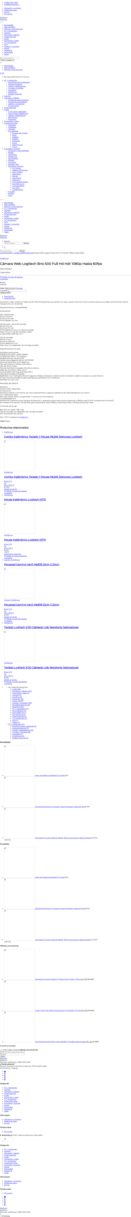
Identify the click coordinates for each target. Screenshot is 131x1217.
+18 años (11, 129)
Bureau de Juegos (20, 133)
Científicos (12, 155)
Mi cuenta (8, 14)
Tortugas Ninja (18, 186)
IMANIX (11, 160)
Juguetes (12, 162)
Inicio (2, 253)
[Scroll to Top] (0, 1214)
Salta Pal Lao (17, 145)
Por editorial (13, 131)
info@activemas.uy (11, 5)
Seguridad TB (19, 713)
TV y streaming (10, 43)
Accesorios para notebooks (19, 82)
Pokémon (16, 180)
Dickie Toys (12, 157)
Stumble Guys (18, 184)
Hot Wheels (13, 158)
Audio (6, 39)
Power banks (13, 106)
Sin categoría (19, 715)
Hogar (6, 48)
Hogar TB (18, 701)
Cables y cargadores (16, 104)
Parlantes (12, 119)
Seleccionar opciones (12, 554)
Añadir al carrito (5, 292)
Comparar (4, 279)
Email (3, 1052)
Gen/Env (17, 697)
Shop (7, 253)
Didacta (15, 137)
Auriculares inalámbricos (18, 114)
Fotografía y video (11, 41)
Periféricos (12, 92)
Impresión (12, 90)
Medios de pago (10, 10)
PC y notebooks (10, 31)
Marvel (15, 176)
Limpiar (20, 288)
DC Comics (16, 168)
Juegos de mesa (10, 123)
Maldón (15, 139)
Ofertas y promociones (13, 29)
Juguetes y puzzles (12, 149)
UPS (6, 45)
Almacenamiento (15, 84)
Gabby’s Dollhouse (20, 170)
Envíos (7, 12)
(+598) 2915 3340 (11, 3)
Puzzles (11, 192)
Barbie (11, 153)
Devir (14, 135)
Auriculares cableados (17, 112)
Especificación (10, 298)
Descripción (9, 296)
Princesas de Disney (20, 182)
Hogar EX (18, 699)
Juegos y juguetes (11, 47)
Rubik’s (11, 194)
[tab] (67, 296)
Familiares (12, 127)
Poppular (16, 141)
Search (7, 241)
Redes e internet (15, 94)
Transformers (17, 190)
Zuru (10, 196)
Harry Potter (17, 172)
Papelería (8, 50)
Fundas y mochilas (15, 88)
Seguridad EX (19, 711)
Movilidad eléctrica (21, 705)
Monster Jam (13, 164)
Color (2, 288)
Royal (14, 143)
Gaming (7, 33)
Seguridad (8, 52)
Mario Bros (16, 174)
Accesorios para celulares (18, 100)
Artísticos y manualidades (18, 151)
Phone (3, 1054)
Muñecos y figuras (15, 166)
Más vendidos (9, 27)
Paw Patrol (16, 178)
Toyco (14, 147)
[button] (5, 1216)
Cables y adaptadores (17, 86)
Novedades (8, 25)
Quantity (3, 290)
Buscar (26, 243)
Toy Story (16, 188)
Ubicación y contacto (12, 8)
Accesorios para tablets (17, 102)
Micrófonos (12, 117)
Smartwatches (10, 37)
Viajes (6, 54)
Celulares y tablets (11, 35)
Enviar (3, 1056)
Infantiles (12, 125)
